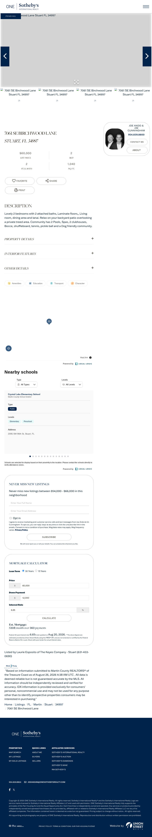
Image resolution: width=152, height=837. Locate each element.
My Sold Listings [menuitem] (17, 761)
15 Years (42, 571)
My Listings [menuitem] (14, 757)
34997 (59, 704)
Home (8, 704)
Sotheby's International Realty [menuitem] (68, 752)
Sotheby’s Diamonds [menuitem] (62, 761)
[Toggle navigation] (146, 6)
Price (12, 580)
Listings (20, 704)
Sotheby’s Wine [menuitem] (60, 765)
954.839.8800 (136, 134)
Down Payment (17, 592)
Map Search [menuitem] (15, 752)
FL (29, 704)
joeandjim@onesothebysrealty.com (46, 782)
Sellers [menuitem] (36, 761)
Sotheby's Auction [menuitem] (61, 757)
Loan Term (14, 571)
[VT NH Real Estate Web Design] (134, 826)
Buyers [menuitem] (36, 757)
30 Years (29, 571)
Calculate (49, 618)
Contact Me (137, 142)
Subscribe (49, 537)
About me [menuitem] (37, 752)
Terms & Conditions (62, 826)
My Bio (137, 150)
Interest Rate (16, 604)
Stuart (49, 704)
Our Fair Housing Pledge (83, 826)
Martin (37, 704)
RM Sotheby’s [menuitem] (59, 770)
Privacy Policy (21, 530)
